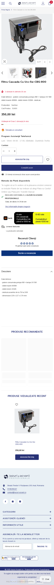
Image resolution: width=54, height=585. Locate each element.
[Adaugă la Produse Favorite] (47, 159)
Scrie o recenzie (27, 253)
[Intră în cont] (43, 3)
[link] (13, 375)
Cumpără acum (27, 168)
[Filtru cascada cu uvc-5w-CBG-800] (27, 421)
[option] (27, 39)
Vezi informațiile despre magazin (17, 206)
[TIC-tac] (20, 501)
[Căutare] (10, 3)
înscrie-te (42, 547)
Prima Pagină (5, 10)
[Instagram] (12, 501)
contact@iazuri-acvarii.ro (16, 492)
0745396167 (12, 489)
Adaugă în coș (22, 159)
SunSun (14, 105)
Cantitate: (5, 145)
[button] (44, 62)
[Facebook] (5, 501)
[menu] (3, 3)
